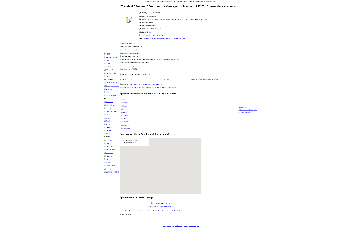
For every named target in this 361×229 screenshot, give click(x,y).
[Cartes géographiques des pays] (106, 60)
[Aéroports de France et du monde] (167, 1)
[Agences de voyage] (192, 1)
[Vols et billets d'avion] (109, 105)
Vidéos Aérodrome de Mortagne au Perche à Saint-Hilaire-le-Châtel (165, 38)
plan (164, 226)
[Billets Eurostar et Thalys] (124, 102)
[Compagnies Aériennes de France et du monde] (178, 1)
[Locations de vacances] (107, 127)
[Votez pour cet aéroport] (211, 79)
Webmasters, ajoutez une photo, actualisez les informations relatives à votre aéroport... (151, 87)
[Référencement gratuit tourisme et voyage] (111, 172)
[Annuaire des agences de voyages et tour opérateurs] (108, 92)
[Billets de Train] (123, 99)
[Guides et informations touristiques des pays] (107, 63)
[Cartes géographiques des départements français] (106, 76)
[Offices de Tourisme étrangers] (111, 57)
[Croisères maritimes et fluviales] (124, 115)
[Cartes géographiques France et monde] (109, 146)
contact (169, 226)
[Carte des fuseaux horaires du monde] (110, 149)
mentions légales (194, 226)
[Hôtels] (107, 124)
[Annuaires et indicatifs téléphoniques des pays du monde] (108, 156)
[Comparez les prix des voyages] (125, 128)
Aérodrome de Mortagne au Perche (154, 35)
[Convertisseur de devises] (107, 162)
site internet (204, 19)
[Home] (147, 1)
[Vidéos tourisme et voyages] (108, 140)
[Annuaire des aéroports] (108, 89)
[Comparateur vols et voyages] (108, 102)
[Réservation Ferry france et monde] (107, 114)
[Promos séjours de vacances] (107, 118)
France (149, 32)
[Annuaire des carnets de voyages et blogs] (110, 82)
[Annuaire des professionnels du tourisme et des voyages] (110, 95)
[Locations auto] (107, 134)
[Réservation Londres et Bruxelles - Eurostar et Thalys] (110, 111)
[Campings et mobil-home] (108, 130)
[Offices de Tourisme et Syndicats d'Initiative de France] (111, 70)
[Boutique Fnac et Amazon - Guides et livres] (109, 165)
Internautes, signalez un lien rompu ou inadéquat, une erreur (144, 84)
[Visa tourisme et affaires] (106, 159)
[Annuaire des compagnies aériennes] (111, 86)
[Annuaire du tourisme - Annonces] (205, 1)
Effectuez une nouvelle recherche (163, 206)
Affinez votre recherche (163, 203)
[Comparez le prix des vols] (247, 110)
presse (186, 226)
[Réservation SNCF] (107, 108)
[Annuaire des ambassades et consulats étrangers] (108, 153)
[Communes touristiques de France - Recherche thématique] (110, 73)
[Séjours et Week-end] (124, 112)
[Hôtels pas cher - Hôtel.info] (123, 118)
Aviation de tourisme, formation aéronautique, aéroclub (162, 59)
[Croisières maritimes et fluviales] (108, 121)
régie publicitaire (177, 226)
